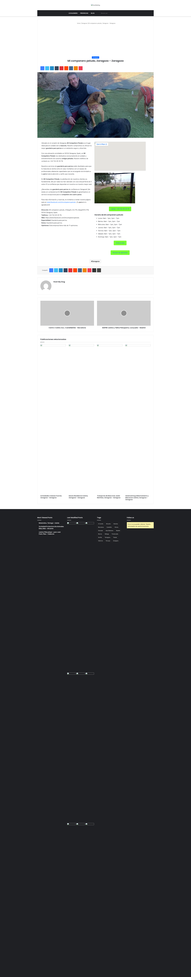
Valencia (100, 540)
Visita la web (120, 243)
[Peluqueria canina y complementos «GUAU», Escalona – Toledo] (90, 747)
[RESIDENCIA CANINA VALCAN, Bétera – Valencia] (80, 747)
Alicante (108, 524)
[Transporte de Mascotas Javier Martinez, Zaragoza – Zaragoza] (109, 419)
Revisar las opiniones (120, 253)
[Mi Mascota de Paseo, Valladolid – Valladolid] (71, 597)
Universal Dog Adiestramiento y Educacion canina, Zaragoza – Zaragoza (137, 498)
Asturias (115, 524)
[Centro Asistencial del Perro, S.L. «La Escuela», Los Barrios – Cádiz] (71, 747)
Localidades (73, 13)
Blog (93, 13)
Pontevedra (115, 534)
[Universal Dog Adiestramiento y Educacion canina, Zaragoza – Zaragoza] (138, 419)
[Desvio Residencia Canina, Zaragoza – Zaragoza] (81, 419)
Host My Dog (59, 281)
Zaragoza (84, 23)
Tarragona (107, 537)
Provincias (84, 13)
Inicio (78, 23)
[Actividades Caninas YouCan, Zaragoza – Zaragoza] (53, 419)
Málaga (107, 534)
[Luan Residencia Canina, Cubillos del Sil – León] (90, 597)
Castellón (109, 527)
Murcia (100, 534)
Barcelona (101, 527)
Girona (116, 527)
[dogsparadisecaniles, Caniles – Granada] (71, 825)
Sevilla (100, 537)
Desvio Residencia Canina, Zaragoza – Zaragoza (78, 497)
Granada (100, 530)
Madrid (118, 530)
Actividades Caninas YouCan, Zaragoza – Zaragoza (51, 497)
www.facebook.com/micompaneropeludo (61, 202)
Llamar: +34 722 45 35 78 (120, 209)
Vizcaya (108, 540)
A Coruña (100, 524)
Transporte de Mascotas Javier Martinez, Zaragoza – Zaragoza (108, 497)
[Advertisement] (95, 40)
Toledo (115, 537)
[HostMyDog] (95, 5)
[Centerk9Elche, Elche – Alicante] (80, 597)
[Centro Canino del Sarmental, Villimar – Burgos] (80, 898)
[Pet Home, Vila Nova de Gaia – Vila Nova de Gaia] (90, 898)
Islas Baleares (109, 530)
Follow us (130, 518)
